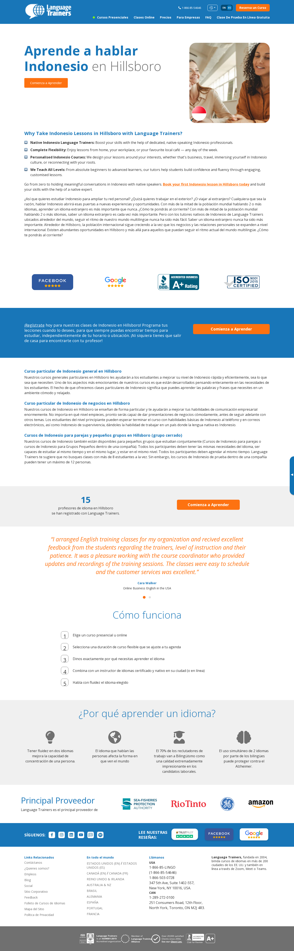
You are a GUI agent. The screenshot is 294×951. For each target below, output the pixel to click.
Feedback (31, 889)
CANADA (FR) (118, 865)
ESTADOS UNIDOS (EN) (103, 855)
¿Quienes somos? (36, 860)
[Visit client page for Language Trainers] (169, 930)
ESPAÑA (92, 894)
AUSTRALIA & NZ (99, 877)
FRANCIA (93, 906)
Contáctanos (33, 854)
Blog (27, 872)
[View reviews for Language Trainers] (200, 930)
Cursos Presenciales (112, 17)
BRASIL (92, 882)
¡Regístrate (34, 325)
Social (28, 878)
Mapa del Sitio (34, 901)
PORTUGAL (95, 900)
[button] (144, 589)
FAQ (208, 17)
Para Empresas (188, 17)
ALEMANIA (94, 888)
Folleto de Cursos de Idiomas (44, 895)
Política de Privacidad (39, 907)
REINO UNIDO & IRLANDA (105, 871)
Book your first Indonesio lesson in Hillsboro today (206, 184)
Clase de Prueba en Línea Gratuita (243, 17)
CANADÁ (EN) (96, 865)
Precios (165, 17)
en (224, 7)
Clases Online (144, 17)
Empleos (30, 866)
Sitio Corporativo (36, 883)
